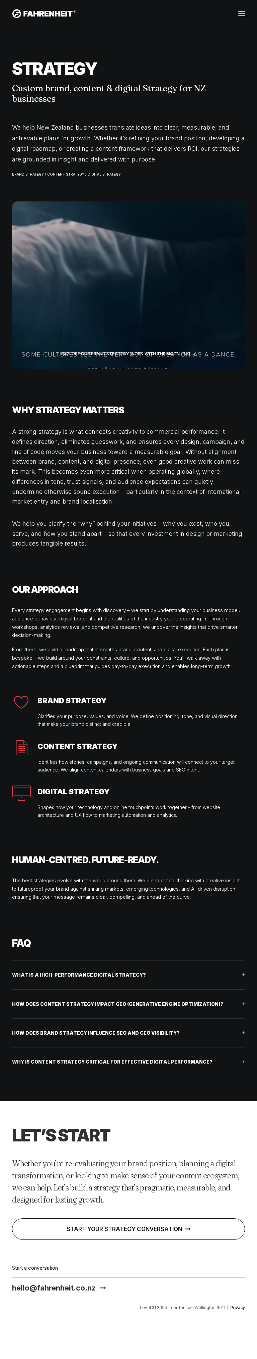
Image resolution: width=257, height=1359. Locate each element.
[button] (241, 13)
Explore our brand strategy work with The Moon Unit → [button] (128, 353)
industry (154, 618)
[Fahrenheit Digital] (44, 13)
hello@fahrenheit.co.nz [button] (54, 1287)
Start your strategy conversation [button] (124, 1229)
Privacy (237, 1307)
